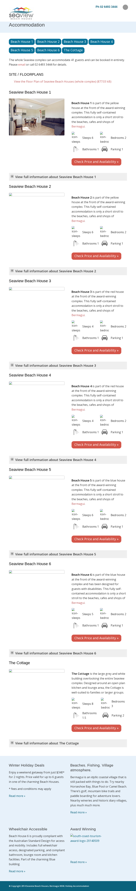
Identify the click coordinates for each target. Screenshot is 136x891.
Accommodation (27, 25)
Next (56, 117)
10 (46, 702)
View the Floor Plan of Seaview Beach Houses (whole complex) (55, 81)
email (21, 64)
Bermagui (78, 126)
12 (52, 702)
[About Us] (87, 845)
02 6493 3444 (108, 6)
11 (49, 702)
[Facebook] (125, 7)
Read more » (17, 796)
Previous (17, 117)
